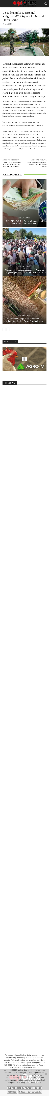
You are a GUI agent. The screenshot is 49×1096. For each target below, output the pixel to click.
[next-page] (8, 329)
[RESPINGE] (46, 1074)
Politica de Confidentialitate (30, 1092)
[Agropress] (24, 3)
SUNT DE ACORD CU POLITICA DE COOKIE (24, 1088)
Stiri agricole (24, 218)
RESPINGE (12, 1092)
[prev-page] (4, 329)
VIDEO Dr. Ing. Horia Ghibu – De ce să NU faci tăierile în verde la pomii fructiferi (13, 164)
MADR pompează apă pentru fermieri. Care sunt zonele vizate (36, 164)
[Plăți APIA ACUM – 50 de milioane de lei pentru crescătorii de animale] (24, 203)
